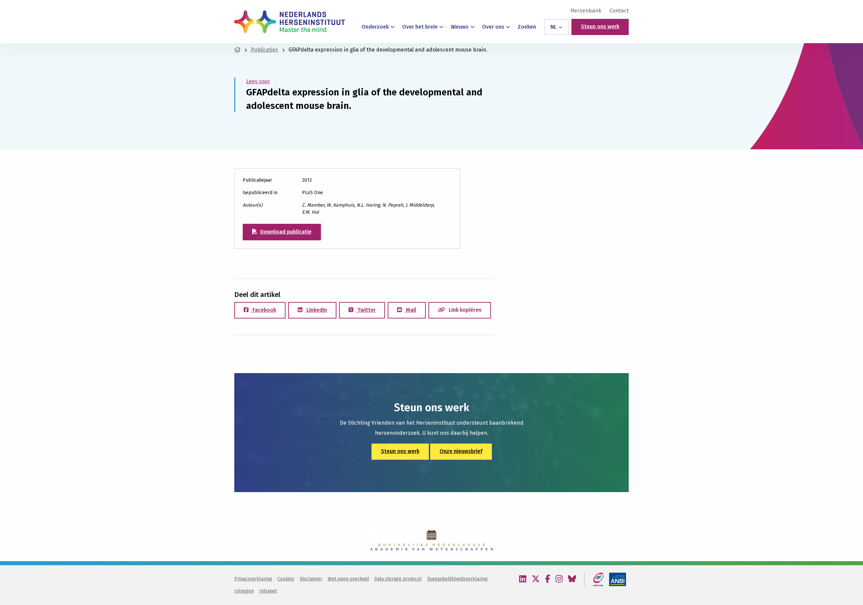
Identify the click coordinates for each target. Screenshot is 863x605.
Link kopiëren (464, 310)
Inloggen (244, 591)
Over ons (493, 27)
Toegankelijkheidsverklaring (457, 579)
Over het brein (420, 27)
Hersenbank (585, 10)
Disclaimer (311, 579)
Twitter (366, 310)
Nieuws (460, 27)
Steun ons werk (600, 26)
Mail (410, 310)
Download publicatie (285, 232)
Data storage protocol (398, 579)
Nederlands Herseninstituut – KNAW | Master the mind (289, 21)
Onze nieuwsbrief (461, 451)
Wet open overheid (348, 579)
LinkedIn (316, 310)
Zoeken (527, 27)
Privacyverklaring (253, 579)
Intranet (268, 591)
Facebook (263, 310)
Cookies (285, 579)
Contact (619, 10)
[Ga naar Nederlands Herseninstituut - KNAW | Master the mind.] (237, 50)
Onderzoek (375, 27)
